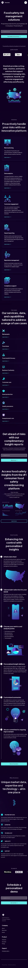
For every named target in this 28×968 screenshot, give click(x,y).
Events (3, 932)
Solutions (4, 939)
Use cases (4, 941)
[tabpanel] (14, 802)
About (3, 928)
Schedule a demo (5, 951)
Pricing (3, 943)
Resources (4, 930)
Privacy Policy (4, 964)
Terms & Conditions (12, 964)
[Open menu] (25, 2)
